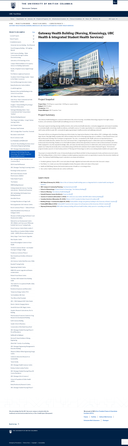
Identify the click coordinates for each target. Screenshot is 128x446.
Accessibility (41, 442)
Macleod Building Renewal (18, 117)
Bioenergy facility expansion (18, 170)
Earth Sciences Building (17, 320)
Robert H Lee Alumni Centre (18, 275)
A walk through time (16, 88)
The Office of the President (18, 298)
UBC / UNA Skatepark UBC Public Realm (22, 301)
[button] (33, 36)
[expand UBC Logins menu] (117, 19)
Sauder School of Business (18, 324)
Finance (86, 417)
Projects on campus (40, 23)
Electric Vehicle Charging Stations (20, 304)
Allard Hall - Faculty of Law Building (20, 343)
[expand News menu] (90, 19)
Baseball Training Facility (17, 264)
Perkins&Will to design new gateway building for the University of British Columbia (92, 201)
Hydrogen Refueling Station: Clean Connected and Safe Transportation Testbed (20, 112)
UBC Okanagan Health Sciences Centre (21, 365)
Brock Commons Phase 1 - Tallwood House (22, 207)
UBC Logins (112, 19)
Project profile (67, 194)
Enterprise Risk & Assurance (92, 420)
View (33, 32)
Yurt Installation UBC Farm (18, 295)
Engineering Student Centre (18, 267)
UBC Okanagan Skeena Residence (20, 149)
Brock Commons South (17, 137)
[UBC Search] (115, 2)
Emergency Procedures (15, 442)
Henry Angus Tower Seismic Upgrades (21, 236)
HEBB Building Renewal (17, 185)
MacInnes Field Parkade (17, 128)
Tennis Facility (14, 362)
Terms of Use (26, 442)
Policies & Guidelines (76, 19)
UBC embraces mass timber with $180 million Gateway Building (84, 196)
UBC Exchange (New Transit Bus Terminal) (22, 131)
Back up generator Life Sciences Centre (22, 204)
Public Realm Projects (17, 179)
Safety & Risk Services (105, 417)
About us (95, 19)
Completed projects (56, 23)
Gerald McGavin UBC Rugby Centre (20, 307)
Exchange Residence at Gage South (20, 201)
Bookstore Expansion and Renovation (21, 289)
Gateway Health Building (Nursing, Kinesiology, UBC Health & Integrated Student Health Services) (21, 154)
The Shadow (14, 182)
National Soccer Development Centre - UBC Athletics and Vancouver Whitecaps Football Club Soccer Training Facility (22, 223)
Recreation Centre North (17, 134)
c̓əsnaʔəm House (15, 198)
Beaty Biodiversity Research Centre (21, 384)
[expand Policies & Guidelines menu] (83, 19)
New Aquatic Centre (16, 239)
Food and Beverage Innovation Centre (21, 82)
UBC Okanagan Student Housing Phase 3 (22, 387)
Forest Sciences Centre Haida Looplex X (22, 228)
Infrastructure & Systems (59, 19)
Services (30, 19)
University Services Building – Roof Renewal (23, 45)
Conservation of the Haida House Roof (21, 327)
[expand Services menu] (34, 19)
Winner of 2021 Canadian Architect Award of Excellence (81, 199)
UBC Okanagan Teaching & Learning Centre (23, 167)
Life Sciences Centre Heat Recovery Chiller (23, 261)
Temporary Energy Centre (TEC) (20, 292)
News (87, 19)
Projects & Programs (42, 19)
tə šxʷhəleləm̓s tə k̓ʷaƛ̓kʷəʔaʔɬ (19, 140)
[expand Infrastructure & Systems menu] (68, 19)
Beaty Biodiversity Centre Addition (20, 85)
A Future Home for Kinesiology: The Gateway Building (69, 189)
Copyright (34, 442)
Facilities (93, 417)
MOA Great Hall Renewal (18, 164)
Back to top (13, 424)
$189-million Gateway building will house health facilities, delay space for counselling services (83, 206)
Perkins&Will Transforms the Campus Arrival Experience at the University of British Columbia (83, 204)
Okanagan (106, 420)
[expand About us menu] (99, 19)
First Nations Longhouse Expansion (20, 74)
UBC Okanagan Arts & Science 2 (20, 376)
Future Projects (14, 39)
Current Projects (14, 36)
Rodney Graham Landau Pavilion (19, 368)
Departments (20, 19)
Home (12, 19)
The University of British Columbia (13, 5)
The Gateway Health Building (60, 192)
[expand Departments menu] (25, 19)
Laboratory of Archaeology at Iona (20, 60)
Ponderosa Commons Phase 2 (19, 253)
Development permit (69, 187)
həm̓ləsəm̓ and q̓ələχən (17, 335)
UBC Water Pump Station (17, 96)
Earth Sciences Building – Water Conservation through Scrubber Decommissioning (19, 55)
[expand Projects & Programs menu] (50, 19)
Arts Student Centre (16, 125)
